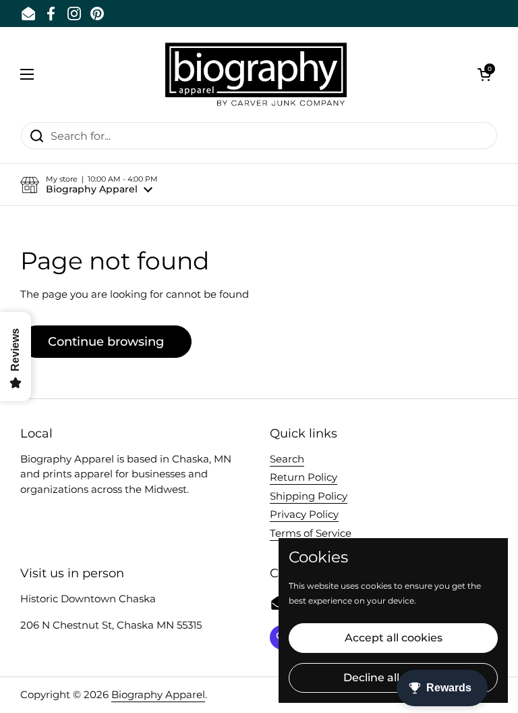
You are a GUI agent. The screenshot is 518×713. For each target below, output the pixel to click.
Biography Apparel (158, 694)
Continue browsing (106, 341)
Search (287, 458)
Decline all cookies (393, 677)
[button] (484, 74)
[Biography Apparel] (256, 74)
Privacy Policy (304, 514)
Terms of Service (310, 533)
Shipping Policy (308, 496)
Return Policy (303, 477)
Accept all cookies (393, 637)
